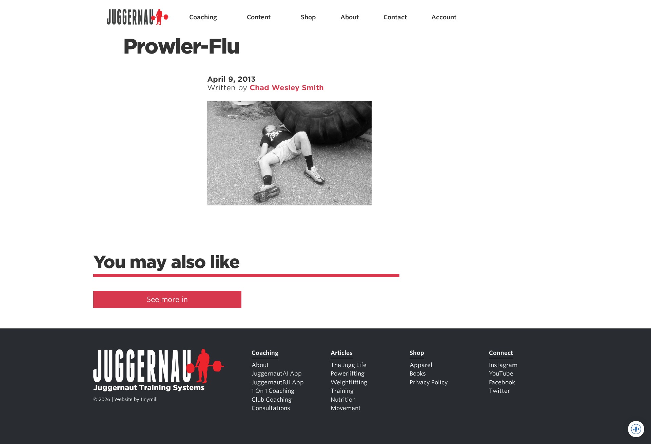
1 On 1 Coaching (273, 390)
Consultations (271, 408)
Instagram (503, 365)
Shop (308, 17)
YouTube (501, 373)
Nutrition (343, 399)
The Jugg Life (349, 365)
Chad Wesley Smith (287, 87)
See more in (167, 299)
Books (418, 373)
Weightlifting (349, 382)
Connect (501, 352)
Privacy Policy (429, 382)
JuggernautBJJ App (278, 382)
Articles (342, 352)
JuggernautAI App (277, 373)
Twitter (499, 390)
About (349, 17)
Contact (395, 17)
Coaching (203, 17)
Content (259, 17)
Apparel (421, 365)
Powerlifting (347, 373)
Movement (346, 408)
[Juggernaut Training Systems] (138, 17)
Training (342, 390)
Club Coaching (272, 399)
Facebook (502, 382)
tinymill (149, 399)
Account (443, 17)
